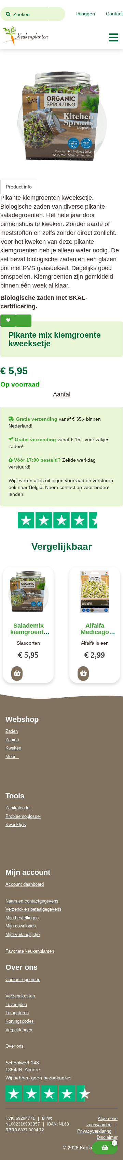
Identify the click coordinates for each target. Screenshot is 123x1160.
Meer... (12, 756)
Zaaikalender (18, 807)
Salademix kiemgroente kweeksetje (28, 632)
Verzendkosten (20, 995)
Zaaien (12, 739)
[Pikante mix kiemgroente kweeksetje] (61, 116)
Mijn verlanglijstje (22, 934)
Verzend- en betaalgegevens (33, 909)
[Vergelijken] (23, 321)
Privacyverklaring (94, 1131)
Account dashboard (24, 884)
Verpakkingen (18, 1029)
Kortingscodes (19, 1021)
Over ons (14, 1046)
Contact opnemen (22, 979)
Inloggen (85, 13)
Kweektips (15, 824)
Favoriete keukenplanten (29, 951)
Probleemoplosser (23, 816)
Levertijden (16, 1004)
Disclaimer (107, 1137)
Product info (19, 187)
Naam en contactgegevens (31, 901)
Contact (114, 13)
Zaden (11, 731)
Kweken (13, 748)
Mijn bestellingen (22, 917)
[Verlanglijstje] (8, 321)
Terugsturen (17, 1012)
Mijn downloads (20, 925)
